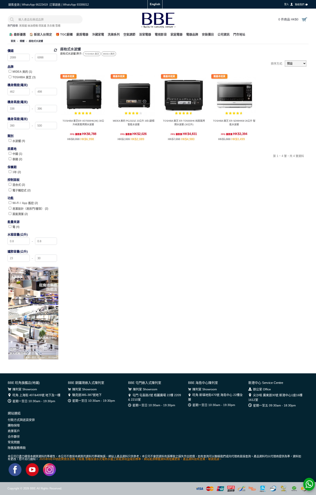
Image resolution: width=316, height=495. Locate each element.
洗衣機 (51, 25)
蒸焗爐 (23, 25)
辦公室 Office (262, 389)
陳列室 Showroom (24, 389)
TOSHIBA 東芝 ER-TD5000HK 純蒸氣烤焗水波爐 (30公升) (184, 123)
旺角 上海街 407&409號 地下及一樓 (36, 395)
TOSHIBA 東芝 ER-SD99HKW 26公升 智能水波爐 (234, 123)
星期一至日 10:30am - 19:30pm (33, 401)
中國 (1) (17, 153)
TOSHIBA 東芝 (92, 54)
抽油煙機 (33, 25)
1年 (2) (16, 172)
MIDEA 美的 (109, 54)
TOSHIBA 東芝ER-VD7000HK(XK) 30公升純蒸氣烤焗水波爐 (83, 123)
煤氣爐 (42, 25)
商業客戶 (14, 431)
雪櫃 (57, 25)
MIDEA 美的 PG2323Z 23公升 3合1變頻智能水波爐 (133, 123)
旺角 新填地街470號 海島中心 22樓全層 (215, 397)
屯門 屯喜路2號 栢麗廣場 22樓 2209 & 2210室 (154, 397)
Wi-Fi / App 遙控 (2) (25, 203)
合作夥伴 (14, 436)
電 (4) (15, 226)
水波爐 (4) (18, 141)
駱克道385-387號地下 (87, 395)
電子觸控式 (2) (21, 190)
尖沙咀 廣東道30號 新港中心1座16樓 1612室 (275, 397)
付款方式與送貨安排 (21, 419)
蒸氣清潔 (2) (20, 214)
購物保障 (14, 425)
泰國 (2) (17, 159)
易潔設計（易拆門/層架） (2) (30, 208)
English (155, 4)
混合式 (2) (18, 184)
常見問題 (14, 442)
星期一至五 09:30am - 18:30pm (274, 405)
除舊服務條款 (17, 447)
